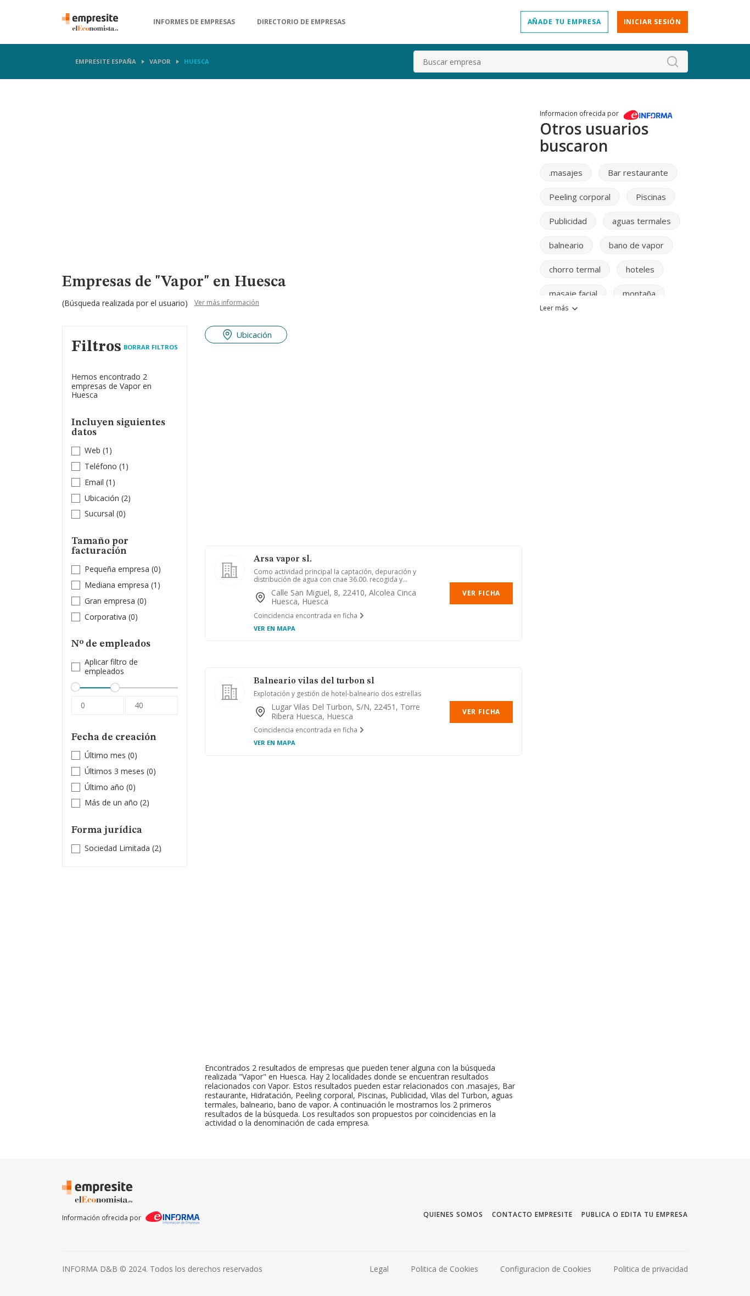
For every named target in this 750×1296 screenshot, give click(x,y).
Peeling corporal (580, 196)
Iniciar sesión (652, 21)
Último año (104, 787)
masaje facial (573, 293)
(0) (105, 514)
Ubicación (102, 498)
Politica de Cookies (444, 1269)
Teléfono (101, 466)
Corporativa (105, 616)
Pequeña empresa (117, 569)
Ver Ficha (481, 593)
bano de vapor (636, 245)
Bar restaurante (638, 172)
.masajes (566, 172)
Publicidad (568, 220)
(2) (108, 498)
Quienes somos (453, 1214)
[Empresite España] (94, 22)
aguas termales (641, 220)
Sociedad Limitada (117, 848)
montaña (639, 293)
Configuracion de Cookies (545, 1269)
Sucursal (99, 513)
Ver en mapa (274, 628)
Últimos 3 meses (114, 771)
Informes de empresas (194, 22)
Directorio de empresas (301, 22)
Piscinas (651, 196)
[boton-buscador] (672, 62)
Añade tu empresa (564, 21)
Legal (379, 1269)
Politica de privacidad (650, 1269)
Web (92, 450)
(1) (98, 450)
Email (94, 482)
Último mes (105, 755)
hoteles (640, 269)
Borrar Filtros (151, 347)
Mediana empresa (117, 585)
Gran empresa (110, 601)
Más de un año (111, 802)
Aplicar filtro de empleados (111, 667)
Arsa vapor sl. (283, 559)
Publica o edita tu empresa (634, 1214)
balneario (566, 245)
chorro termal (575, 269)
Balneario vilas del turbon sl (314, 681)
